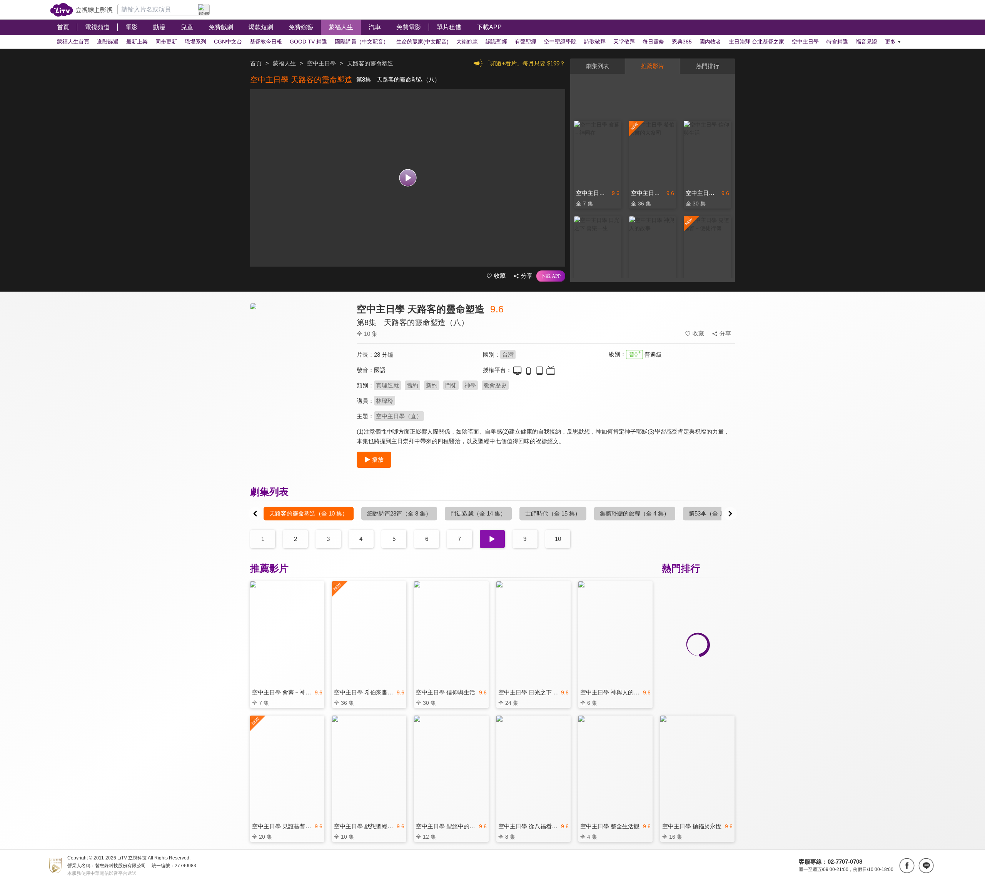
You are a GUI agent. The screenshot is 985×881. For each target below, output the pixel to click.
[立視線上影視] (81, 10)
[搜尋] (204, 9)
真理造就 (387, 385)
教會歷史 (495, 385)
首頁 (256, 63)
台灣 (508, 354)
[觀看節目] (407, 178)
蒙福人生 (284, 63)
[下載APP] (550, 276)
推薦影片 (652, 66)
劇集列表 (597, 66)
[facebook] (907, 865)
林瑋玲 (384, 400)
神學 (470, 385)
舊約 (412, 385)
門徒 (451, 385)
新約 (431, 385)
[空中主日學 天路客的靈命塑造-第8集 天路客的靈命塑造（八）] (298, 371)
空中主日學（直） (399, 416)
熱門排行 (707, 66)
